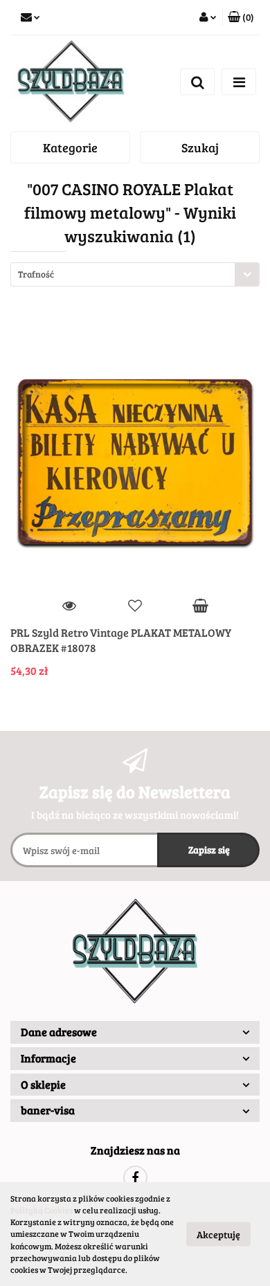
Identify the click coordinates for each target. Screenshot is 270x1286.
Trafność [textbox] (36, 274)
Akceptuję (218, 1234)
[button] (241, 17)
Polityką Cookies (41, 1209)
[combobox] (135, 274)
